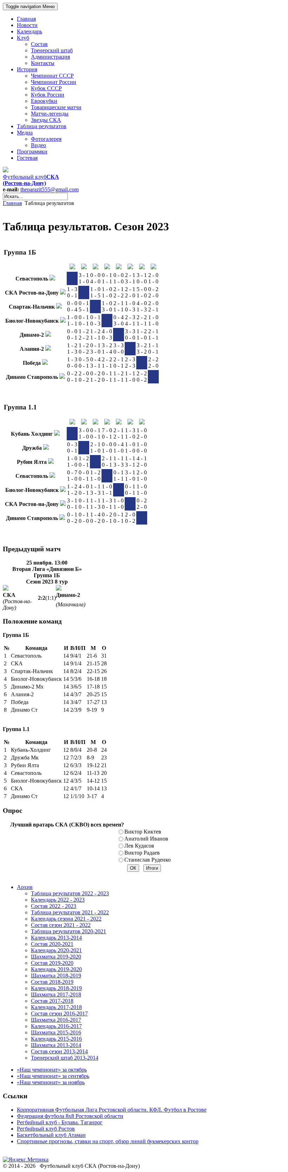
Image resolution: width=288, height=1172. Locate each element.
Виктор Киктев (142, 832)
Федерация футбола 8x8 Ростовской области (70, 1116)
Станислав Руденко (147, 860)
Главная (12, 203)
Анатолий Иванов (146, 839)
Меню (30, 6)
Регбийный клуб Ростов (46, 1129)
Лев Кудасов (139, 846)
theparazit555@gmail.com (49, 189)
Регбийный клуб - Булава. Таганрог (60, 1122)
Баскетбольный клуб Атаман (51, 1135)
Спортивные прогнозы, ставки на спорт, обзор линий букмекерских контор (107, 1141)
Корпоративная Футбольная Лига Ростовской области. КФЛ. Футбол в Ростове (112, 1110)
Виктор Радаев (142, 853)
